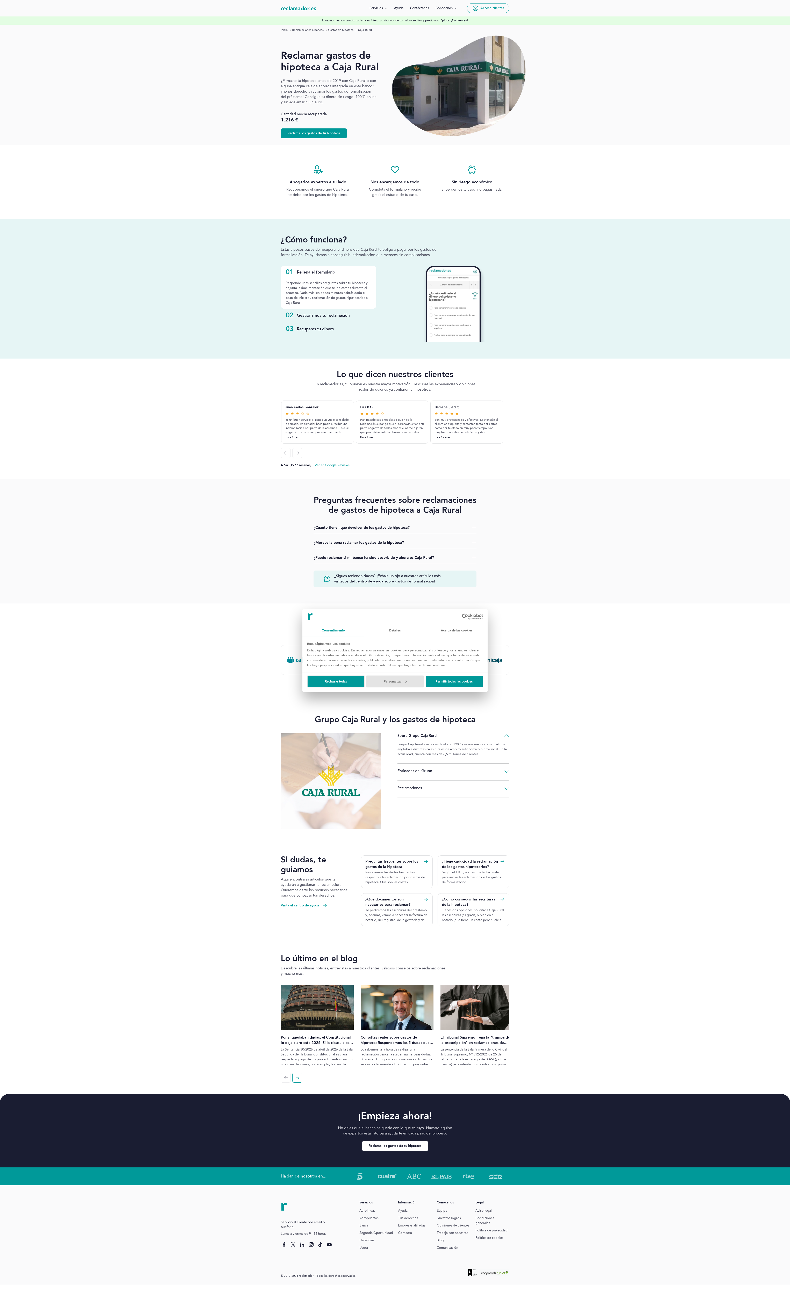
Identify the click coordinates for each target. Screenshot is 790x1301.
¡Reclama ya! (459, 20)
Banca (363, 1225)
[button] (378, 8)
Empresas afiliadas (411, 1225)
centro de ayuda (369, 581)
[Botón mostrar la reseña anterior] (286, 453)
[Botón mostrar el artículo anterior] (286, 1078)
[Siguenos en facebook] (284, 1244)
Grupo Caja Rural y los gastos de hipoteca (395, 720)
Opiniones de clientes (453, 1225)
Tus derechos (408, 1218)
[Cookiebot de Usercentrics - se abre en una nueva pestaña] (465, 617)
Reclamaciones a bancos (308, 30)
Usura (363, 1248)
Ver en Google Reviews (332, 465)
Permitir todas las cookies (454, 681)
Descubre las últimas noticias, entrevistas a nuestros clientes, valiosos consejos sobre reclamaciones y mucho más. (363, 971)
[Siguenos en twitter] (293, 1244)
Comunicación (447, 1248)
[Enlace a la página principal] (298, 8)
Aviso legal (483, 1210)
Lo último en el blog (319, 959)
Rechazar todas (336, 681)
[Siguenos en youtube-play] (329, 1244)
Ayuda (398, 8)
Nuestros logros (449, 1218)
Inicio (284, 30)
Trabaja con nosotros (452, 1233)
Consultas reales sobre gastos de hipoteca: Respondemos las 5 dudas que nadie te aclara (395, 1043)
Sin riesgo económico (472, 182)
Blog (440, 1240)
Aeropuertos (369, 1218)
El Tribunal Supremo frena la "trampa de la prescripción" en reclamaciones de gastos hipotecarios (475, 1043)
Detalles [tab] (395, 630)
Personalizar (393, 681)
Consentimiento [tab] (333, 630)
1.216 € (289, 120)
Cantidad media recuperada (304, 114)
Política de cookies (489, 1238)
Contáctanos (419, 8)
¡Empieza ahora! (395, 1116)
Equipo (442, 1210)
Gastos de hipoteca (340, 30)
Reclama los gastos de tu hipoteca (313, 133)
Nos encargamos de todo (395, 182)
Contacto (405, 1233)
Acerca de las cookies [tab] (457, 630)
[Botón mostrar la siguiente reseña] (297, 453)
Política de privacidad (491, 1230)
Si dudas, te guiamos (303, 865)
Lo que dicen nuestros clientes (395, 375)
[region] (395, 20)
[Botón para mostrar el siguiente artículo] (297, 1078)
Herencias (366, 1240)
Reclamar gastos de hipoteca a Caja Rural (330, 61)
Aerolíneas (367, 1210)
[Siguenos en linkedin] (302, 1244)
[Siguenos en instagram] (311, 1244)
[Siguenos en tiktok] (320, 1244)
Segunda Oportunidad (376, 1233)
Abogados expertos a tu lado (318, 182)
